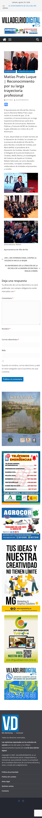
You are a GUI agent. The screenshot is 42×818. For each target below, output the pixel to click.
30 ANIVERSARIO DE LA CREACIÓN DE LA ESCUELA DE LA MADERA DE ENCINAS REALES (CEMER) (21, 268)
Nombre (6, 329)
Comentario (7, 298)
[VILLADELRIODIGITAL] (4, 39)
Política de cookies (9, 777)
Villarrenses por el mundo (26, 71)
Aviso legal (6, 781)
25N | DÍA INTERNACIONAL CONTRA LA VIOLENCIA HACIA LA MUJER (20, 259)
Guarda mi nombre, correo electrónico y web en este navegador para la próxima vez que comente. (21, 368)
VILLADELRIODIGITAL (22, 100)
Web (4, 350)
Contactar (19, 733)
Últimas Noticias (10, 71)
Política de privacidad (10, 772)
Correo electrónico (10, 339)
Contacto (5, 791)
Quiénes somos (8, 786)
